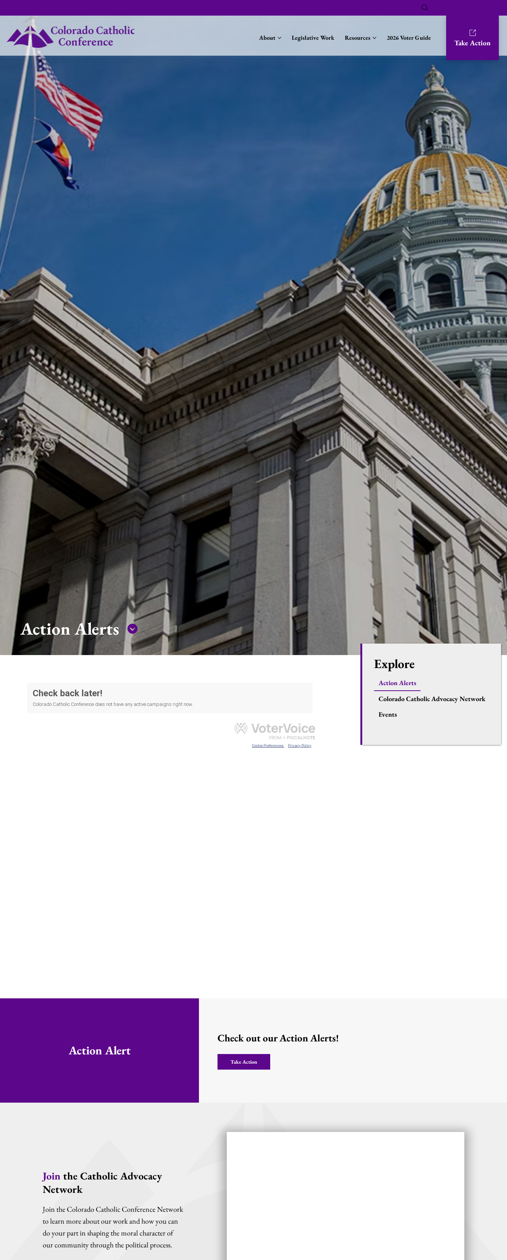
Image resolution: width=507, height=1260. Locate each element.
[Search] (425, 8)
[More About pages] (279, 38)
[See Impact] (132, 628)
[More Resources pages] (374, 38)
